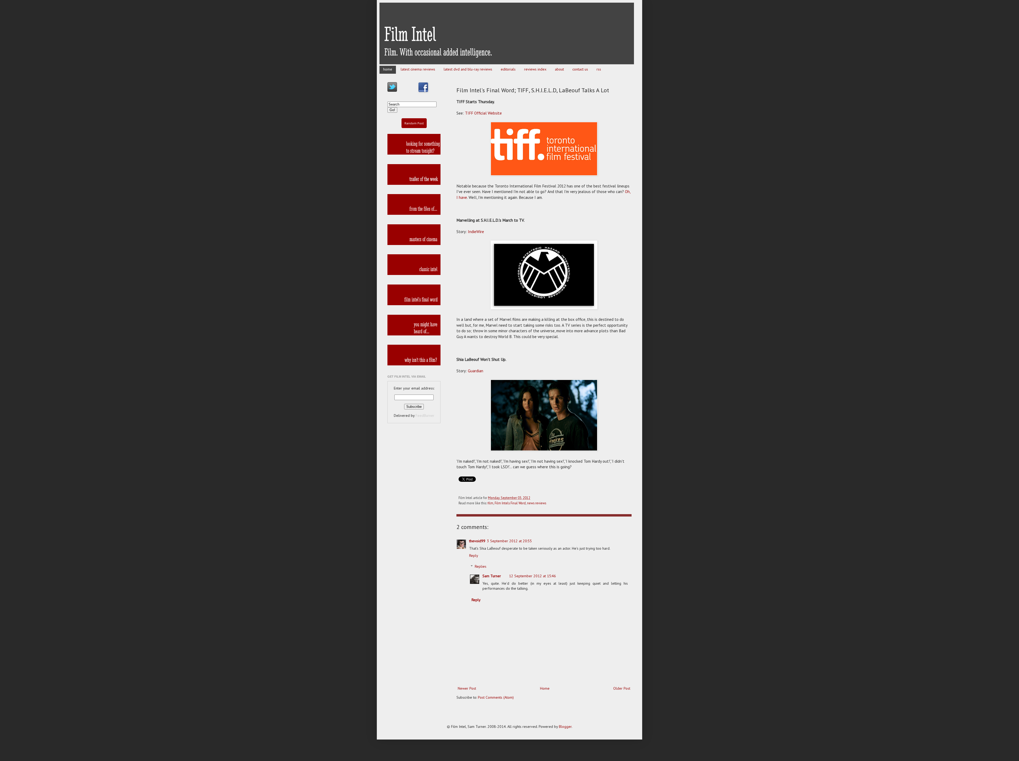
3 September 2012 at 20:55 (509, 541)
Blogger (565, 726)
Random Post (414, 123)
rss (599, 69)
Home (545, 688)
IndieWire (476, 231)
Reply (473, 555)
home (387, 69)
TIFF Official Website (483, 113)
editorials (508, 69)
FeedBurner (425, 415)
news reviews (536, 503)
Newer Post (467, 688)
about (559, 69)
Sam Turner (491, 576)
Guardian (475, 370)
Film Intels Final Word (510, 503)
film (490, 503)
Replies (480, 566)
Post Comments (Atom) (496, 697)
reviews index (535, 69)
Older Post (621, 688)
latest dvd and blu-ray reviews (468, 69)
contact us (580, 69)
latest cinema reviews (418, 69)
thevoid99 (477, 541)
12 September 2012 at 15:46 (532, 576)
